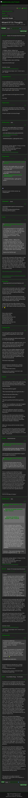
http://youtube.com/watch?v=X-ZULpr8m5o (12, 271)
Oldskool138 (5, 327)
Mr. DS (4, 35)
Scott (3, 217)
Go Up (2, 782)
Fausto (4, 377)
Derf (3, 677)
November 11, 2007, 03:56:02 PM (8, 158)
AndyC (4, 438)
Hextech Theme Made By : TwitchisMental (14, 796)
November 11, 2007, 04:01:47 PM (8, 203)
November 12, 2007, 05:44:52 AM (8, 501)
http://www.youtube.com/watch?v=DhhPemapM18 (10, 135)
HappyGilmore (6, 76)
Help (8, 793)
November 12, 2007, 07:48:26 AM (8, 571)
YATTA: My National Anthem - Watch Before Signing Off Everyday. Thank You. (13, 276)
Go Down (3, 28)
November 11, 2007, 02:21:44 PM (8, 105)
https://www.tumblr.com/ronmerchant (10, 152)
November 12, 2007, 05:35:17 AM (8, 440)
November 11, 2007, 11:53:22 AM (8, 37)
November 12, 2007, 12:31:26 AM (8, 379)
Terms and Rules (13, 793)
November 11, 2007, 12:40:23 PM (8, 78)
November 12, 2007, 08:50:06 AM (8, 679)
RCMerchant (6, 122)
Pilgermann (5, 103)
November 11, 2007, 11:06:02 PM (8, 329)
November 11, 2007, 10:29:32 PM (8, 285)
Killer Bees (5, 281)
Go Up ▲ (19, 793)
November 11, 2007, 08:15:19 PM (8, 219)
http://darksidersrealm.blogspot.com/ (10, 68)
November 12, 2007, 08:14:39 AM (8, 637)
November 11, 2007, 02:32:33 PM (8, 124)
